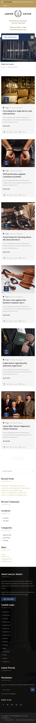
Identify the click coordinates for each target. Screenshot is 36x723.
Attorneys (9, 583)
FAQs (4, 648)
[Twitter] (8, 705)
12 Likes (23, 132)
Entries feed (5, 557)
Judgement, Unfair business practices (13, 486)
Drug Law (5, 618)
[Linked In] (17, 705)
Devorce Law (6, 635)
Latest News (6, 537)
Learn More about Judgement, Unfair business (16, 488)
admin (7, 132)
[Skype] (21, 705)
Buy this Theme (9, 599)
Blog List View (7, 535)
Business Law (6, 622)
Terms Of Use (9, 720)
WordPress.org (6, 561)
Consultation (6, 651)
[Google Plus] (12, 705)
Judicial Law (6, 628)
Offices (5, 655)
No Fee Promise (8, 2)
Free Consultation (10, 37)
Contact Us (6, 661)
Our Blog (5, 540)
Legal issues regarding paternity (11, 490)
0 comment (15, 132)
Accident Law (6, 632)
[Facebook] (3, 705)
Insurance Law (7, 625)
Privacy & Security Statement (25, 720)
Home (3, 67)
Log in (3, 554)
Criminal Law (12, 107)
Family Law (6, 612)
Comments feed (6, 559)
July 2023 (5, 518)
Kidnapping (19, 107)
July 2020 (5, 521)
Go (33, 690)
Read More (6, 126)
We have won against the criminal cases (14, 492)
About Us (5, 638)
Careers (5, 658)
